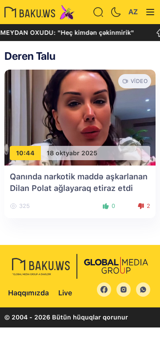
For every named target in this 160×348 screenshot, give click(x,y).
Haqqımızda (28, 293)
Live (65, 293)
